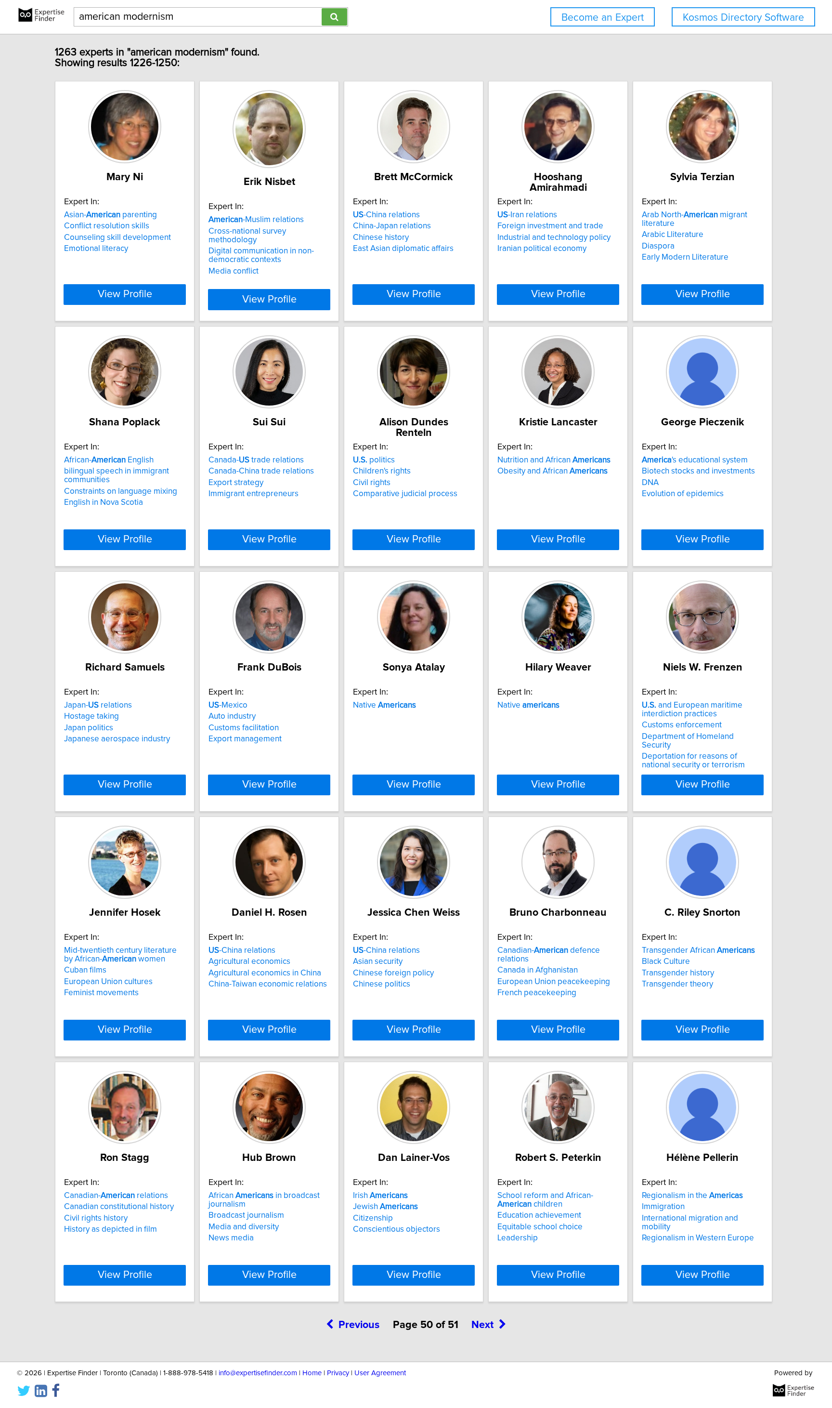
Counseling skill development (117, 237)
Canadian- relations (116, 1195)
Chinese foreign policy (393, 973)
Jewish (385, 1206)
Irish (380, 1195)
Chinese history (381, 237)
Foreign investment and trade (550, 226)
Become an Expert (602, 18)
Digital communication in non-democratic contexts (261, 255)
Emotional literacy (96, 248)
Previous (358, 1325)
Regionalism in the (692, 1195)
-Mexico (227, 705)
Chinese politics (381, 984)
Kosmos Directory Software (743, 18)
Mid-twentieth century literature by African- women (120, 954)
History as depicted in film (110, 1229)
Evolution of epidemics (683, 493)
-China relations (386, 215)
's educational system (695, 460)
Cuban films (85, 970)
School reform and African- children (545, 1200)
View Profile (125, 294)
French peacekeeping (536, 992)
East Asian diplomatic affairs (403, 248)
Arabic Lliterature (672, 234)
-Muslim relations (256, 219)
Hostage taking (91, 716)
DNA (650, 482)
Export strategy (235, 482)
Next (482, 1325)
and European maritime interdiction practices (692, 709)
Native (384, 705)
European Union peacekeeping (553, 981)
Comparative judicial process (405, 493)
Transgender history (678, 973)
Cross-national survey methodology (247, 235)
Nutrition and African (554, 460)
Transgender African (698, 950)
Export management (245, 739)
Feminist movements (101, 992)
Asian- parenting (110, 215)
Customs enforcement (682, 725)
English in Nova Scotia (103, 502)
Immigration (663, 1206)
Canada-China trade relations (261, 471)
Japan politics (88, 728)
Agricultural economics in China (264, 973)
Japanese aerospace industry (117, 739)
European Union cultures (108, 981)
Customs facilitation (243, 728)
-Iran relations (527, 215)
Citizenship (373, 1218)
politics (374, 460)
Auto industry (232, 716)
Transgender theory (677, 984)
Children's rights (382, 471)
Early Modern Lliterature (685, 257)
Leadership (517, 1238)
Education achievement (539, 1215)
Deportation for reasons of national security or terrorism (693, 760)
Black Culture (666, 961)
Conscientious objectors (396, 1229)
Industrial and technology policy (554, 237)
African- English (109, 460)
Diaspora (658, 246)
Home (312, 1373)
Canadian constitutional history (119, 1206)
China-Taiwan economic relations (267, 984)
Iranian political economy (541, 248)
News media (231, 1238)
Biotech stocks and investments (698, 471)
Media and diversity (243, 1227)
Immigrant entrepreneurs (253, 493)
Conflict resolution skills (106, 226)
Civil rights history (96, 1218)
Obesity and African (552, 471)
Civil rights (371, 482)
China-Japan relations (392, 226)
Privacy (338, 1373)
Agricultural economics (249, 961)
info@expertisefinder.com (258, 1373)
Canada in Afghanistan (537, 970)
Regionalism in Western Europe (698, 1238)
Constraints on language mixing (120, 491)
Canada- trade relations (256, 460)
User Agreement (380, 1373)
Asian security (378, 961)
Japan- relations (98, 705)
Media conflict (233, 271)
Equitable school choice (540, 1227)
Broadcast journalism (246, 1215)
